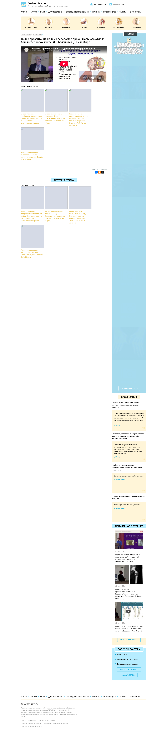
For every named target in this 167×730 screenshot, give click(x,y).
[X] (102, 172)
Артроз (34, 12)
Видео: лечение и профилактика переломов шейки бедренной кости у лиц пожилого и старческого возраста (128, 558)
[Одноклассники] (99, 172)
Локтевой (83, 27)
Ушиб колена (122, 655)
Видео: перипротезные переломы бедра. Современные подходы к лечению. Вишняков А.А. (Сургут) (129, 628)
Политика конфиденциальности (31, 726)
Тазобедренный (118, 27)
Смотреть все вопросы (129, 669)
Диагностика (135, 12)
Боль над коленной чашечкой (128, 664)
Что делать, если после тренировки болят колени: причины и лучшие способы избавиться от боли (128, 436)
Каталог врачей (100, 4)
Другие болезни (55, 12)
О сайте (23, 720)
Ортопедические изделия (77, 12)
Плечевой (101, 27)
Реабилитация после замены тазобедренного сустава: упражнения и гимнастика (127, 467)
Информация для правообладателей (56, 723)
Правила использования (47, 720)
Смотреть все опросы (129, 640)
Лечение (96, 12)
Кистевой (48, 27)
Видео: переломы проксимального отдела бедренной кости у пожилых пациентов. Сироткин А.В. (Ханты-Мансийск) (129, 593)
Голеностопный (31, 27)
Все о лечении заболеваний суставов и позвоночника (48, 6)
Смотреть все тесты (129, 388)
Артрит (24, 12)
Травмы (123, 12)
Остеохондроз (109, 12)
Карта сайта (32, 720)
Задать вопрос (128, 675)
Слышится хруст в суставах (127, 659)
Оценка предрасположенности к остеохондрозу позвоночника (129, 48)
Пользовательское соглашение (31, 723)
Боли (42, 12)
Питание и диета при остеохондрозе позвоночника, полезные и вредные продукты (125, 404)
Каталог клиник (119, 4)
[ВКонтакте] (96, 172)
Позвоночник (136, 27)
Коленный (66, 27)
